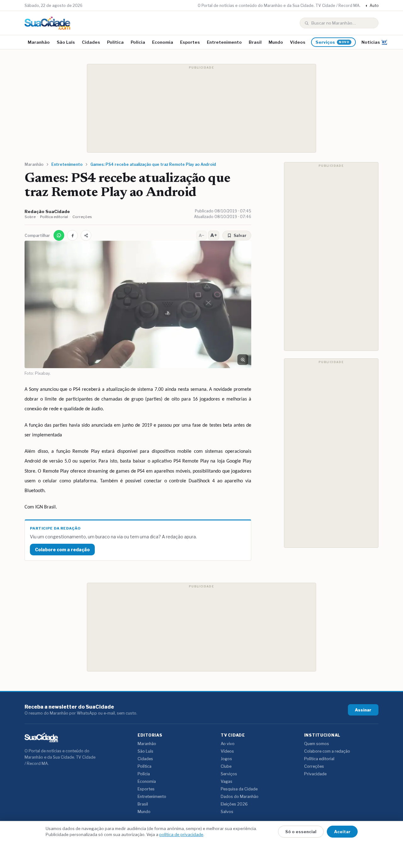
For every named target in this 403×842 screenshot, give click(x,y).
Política (115, 42)
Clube (226, 766)
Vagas (226, 781)
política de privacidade (181, 834)
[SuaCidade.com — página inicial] (47, 23)
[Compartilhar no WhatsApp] (59, 235)
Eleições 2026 (234, 804)
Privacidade (315, 774)
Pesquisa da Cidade (239, 789)
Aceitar (342, 831)
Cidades (91, 42)
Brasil (255, 42)
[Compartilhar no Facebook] (72, 235)
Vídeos (297, 42)
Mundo (276, 42)
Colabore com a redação (62, 549)
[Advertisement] (201, 108)
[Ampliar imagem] (242, 359)
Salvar (240, 235)
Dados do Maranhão (239, 796)
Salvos (227, 811)
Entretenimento (224, 42)
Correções (82, 217)
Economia (162, 42)
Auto (372, 5)
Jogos (226, 758)
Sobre (30, 217)
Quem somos (316, 743)
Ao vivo (228, 743)
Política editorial (54, 217)
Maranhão (39, 42)
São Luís (66, 42)
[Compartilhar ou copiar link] (86, 235)
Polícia (138, 42)
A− (201, 235)
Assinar (363, 709)
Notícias (370, 42)
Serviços (332, 42)
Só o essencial (300, 831)
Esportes (190, 42)
